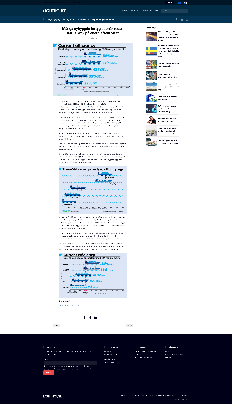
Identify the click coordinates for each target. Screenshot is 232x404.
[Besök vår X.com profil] (187, 19)
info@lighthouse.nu (110, 354)
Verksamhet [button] (135, 11)
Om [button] (156, 11)
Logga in (169, 3)
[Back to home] (55, 10)
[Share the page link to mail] (101, 317)
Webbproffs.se (184, 399)
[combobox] (174, 11)
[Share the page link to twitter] (90, 317)
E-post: (46, 359)
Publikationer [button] (147, 11)
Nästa (129, 325)
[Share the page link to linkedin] (95, 317)
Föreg (56, 325)
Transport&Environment (81, 107)
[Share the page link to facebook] (84, 317)
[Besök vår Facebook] (176, 19)
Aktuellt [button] (124, 11)
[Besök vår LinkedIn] (181, 19)
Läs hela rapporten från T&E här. (69, 306)
